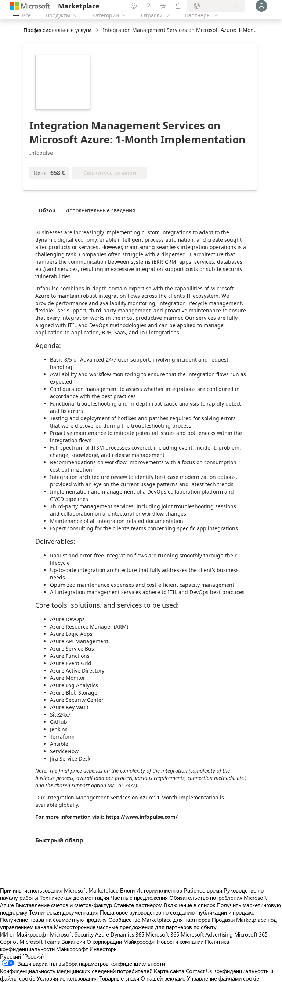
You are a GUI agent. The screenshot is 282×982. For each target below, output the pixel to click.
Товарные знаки (119, 978)
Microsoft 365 (162, 934)
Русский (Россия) (22, 956)
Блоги (127, 890)
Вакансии (73, 941)
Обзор (47, 210)
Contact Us (199, 971)
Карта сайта (169, 971)
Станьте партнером (137, 905)
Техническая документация (74, 897)
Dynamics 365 (127, 934)
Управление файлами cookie (223, 978)
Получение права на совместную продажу (53, 919)
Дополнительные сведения (100, 210)
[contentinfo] (98, 30)
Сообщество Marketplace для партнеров (159, 919)
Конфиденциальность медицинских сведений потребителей (76, 971)
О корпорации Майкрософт (121, 941)
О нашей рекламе (163, 978)
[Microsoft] (30, 6)
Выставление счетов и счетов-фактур (63, 905)
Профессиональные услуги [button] (57, 29)
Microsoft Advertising (207, 934)
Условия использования (67, 978)
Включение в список (189, 905)
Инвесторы (104, 949)
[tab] (48, 210)
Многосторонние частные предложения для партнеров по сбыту (135, 927)
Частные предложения (139, 897)
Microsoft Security (72, 934)
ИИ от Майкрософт (24, 934)
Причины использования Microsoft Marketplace (59, 890)
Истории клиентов (159, 890)
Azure (102, 934)
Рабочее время (203, 890)
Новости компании (180, 941)
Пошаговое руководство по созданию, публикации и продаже (177, 912)
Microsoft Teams (39, 941)
